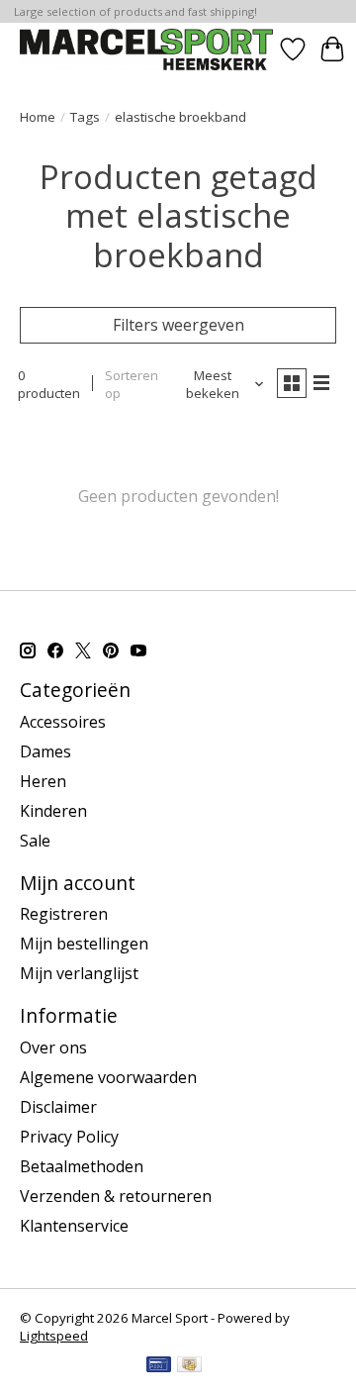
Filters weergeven (178, 325)
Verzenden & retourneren (116, 1196)
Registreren (64, 914)
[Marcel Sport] (146, 49)
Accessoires (63, 722)
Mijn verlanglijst (79, 973)
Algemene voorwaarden (108, 1077)
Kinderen (53, 811)
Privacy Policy (69, 1136)
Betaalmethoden (81, 1166)
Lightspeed (54, 1336)
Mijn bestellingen (84, 943)
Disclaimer (58, 1107)
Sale (35, 840)
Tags (85, 117)
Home (37, 117)
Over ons (53, 1047)
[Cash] (189, 1366)
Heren (43, 781)
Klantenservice (74, 1226)
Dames (45, 751)
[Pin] (158, 1366)
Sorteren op (131, 384)
